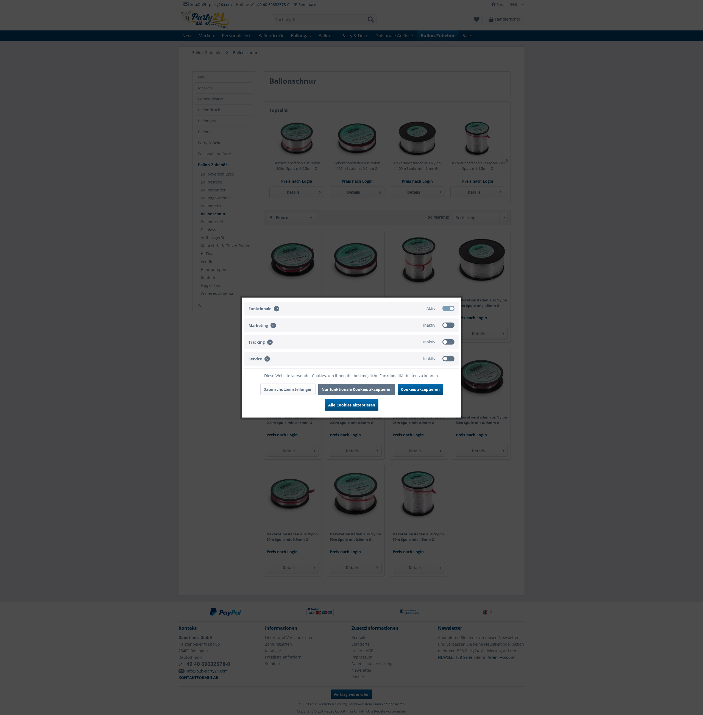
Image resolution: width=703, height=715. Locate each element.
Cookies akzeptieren (420, 389)
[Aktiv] (448, 308)
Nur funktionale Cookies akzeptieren (357, 389)
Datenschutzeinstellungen (288, 389)
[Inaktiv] (448, 325)
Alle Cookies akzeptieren (351, 405)
